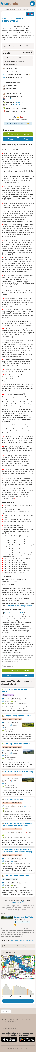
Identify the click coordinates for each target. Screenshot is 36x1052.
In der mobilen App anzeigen (19, 134)
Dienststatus (12, 1048)
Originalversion (28, 946)
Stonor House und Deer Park (13, 613)
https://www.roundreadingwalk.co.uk (22, 940)
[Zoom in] (32, 957)
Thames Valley (24, 46)
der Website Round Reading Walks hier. (19, 606)
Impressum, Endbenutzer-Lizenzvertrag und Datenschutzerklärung (15, 1020)
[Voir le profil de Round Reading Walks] (7, 917)
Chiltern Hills (19, 102)
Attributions (4, 978)
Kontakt (3, 1025)
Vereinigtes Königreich (17, 99)
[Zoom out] (32, 960)
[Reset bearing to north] (32, 963)
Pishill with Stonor (19, 105)
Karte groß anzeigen (18, 1001)
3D (29, 976)
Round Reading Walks (24, 917)
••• (1, 9)
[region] (18, 967)
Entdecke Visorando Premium (16, 123)
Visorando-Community (8, 1028)
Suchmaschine (17, 902)
